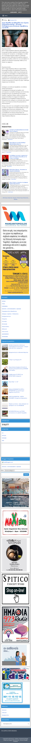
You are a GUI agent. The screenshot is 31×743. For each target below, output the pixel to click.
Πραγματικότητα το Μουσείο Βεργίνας (18, 352)
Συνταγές (4, 321)
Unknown (4, 712)
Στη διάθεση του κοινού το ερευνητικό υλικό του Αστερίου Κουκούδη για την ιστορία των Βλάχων (18, 157)
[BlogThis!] (4, 124)
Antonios (4, 710)
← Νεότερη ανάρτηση (7, 197)
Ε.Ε (2, 433)
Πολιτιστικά (5, 331)
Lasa (18, 740)
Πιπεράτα (4, 319)
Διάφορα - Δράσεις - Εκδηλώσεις (10, 313)
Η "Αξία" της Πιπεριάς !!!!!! (15, 359)
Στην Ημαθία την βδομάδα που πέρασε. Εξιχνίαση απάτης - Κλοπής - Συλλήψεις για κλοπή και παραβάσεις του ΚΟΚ (15, 25)
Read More (10, 139)
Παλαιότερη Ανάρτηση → (23, 197)
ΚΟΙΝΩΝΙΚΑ (5, 306)
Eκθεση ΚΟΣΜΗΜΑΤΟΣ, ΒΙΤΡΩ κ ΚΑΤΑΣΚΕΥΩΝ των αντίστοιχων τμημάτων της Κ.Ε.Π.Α (16, 391)
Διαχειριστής (13, 20)
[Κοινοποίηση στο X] (6, 124)
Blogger (26, 738)
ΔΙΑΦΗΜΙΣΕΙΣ (5, 334)
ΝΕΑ (3, 440)
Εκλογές (4, 435)
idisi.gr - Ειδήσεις (15, 738)
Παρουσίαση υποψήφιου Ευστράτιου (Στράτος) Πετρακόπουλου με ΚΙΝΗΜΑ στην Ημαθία (18, 368)
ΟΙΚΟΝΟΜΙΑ (5, 336)
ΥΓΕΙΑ (3, 303)
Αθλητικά (4, 329)
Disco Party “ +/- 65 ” (13, 381)
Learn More (13, 12)
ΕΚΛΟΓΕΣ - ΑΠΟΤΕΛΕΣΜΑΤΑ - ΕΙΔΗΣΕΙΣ (11, 308)
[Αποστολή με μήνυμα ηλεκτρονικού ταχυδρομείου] (3, 124)
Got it (19, 12)
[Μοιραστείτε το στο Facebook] (7, 124)
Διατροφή (4, 324)
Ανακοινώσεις (5, 326)
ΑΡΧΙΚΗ (4, 301)
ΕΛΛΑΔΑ (4, 438)
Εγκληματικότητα (6, 316)
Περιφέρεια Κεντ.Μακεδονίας (9, 311)
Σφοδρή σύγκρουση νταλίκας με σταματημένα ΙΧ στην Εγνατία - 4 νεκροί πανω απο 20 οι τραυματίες (18, 346)
